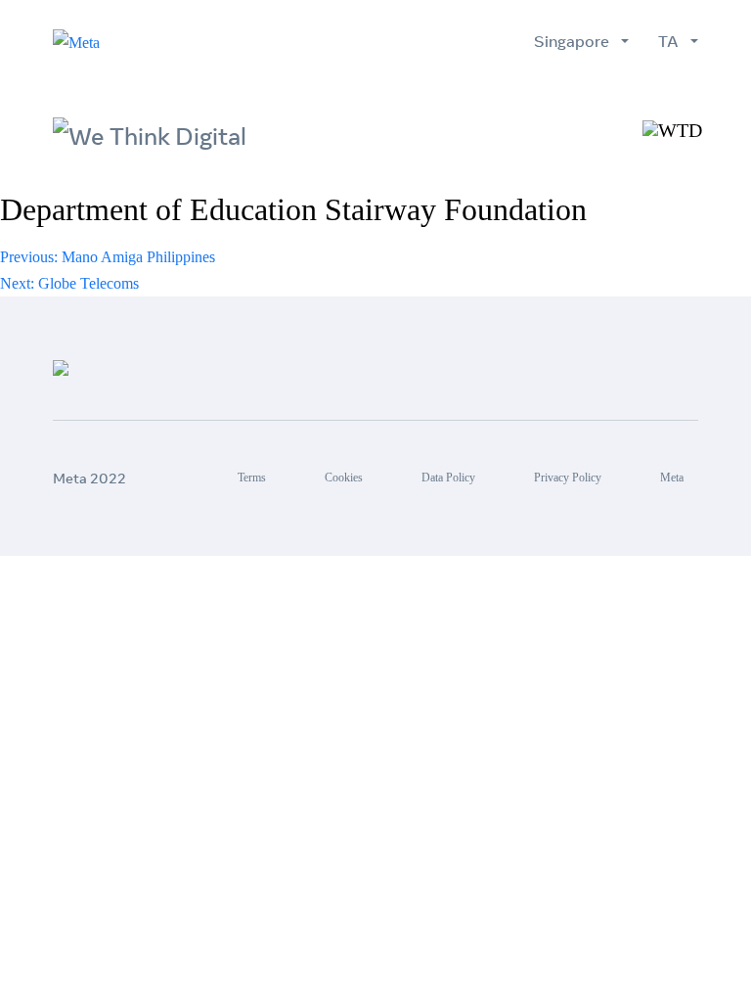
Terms (252, 477)
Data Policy (448, 477)
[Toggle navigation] (672, 130)
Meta (672, 477)
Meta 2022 (89, 478)
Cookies (344, 477)
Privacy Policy (567, 477)
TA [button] (672, 41)
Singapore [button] (575, 41)
